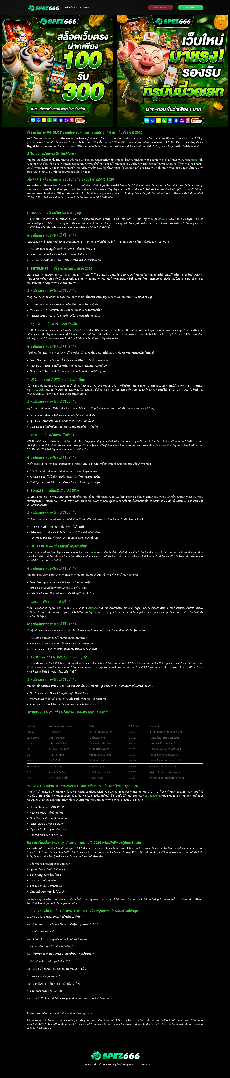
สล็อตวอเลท (33, 667)
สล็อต (197, 159)
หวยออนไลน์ (39, 389)
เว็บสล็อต (93, 608)
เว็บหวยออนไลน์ (152, 795)
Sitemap (84, 7)
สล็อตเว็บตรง (71, 7)
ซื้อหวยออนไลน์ (163, 445)
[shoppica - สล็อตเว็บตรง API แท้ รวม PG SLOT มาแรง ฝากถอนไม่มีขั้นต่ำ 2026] (43, 7)
